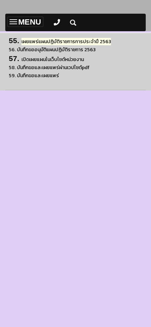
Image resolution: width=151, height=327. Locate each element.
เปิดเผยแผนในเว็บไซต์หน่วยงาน (52, 59)
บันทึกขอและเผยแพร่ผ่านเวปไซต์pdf (53, 67)
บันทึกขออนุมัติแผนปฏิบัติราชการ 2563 (56, 49)
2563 (66, 41)
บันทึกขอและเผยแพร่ (38, 75)
